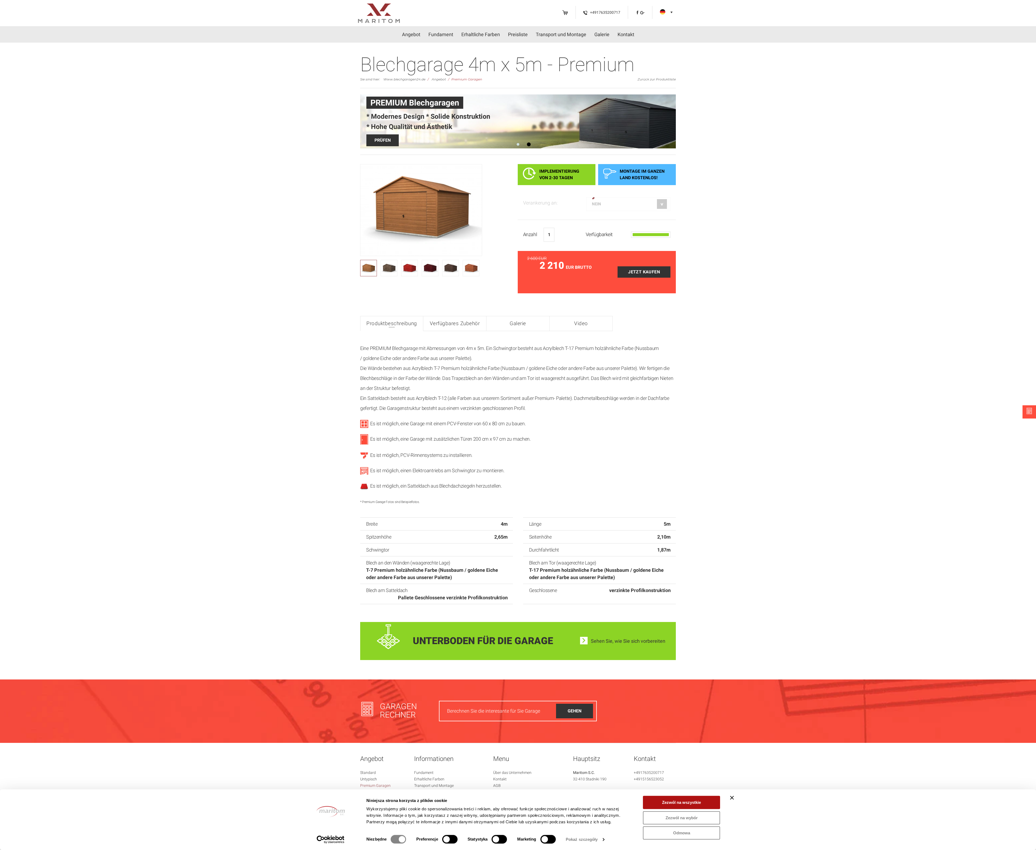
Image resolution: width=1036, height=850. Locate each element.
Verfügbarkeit (599, 234)
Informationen (434, 759)
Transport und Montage (561, 34)
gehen (574, 710)
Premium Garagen (466, 79)
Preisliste (518, 34)
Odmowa (681, 833)
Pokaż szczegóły (582, 839)
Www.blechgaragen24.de (404, 79)
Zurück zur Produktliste (657, 79)
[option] (518, 121)
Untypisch (368, 779)
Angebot (411, 34)
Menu (501, 759)
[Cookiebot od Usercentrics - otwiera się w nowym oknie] (330, 839)
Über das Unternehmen (512, 772)
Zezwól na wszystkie (681, 802)
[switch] (450, 839)
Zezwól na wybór (682, 817)
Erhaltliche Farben (480, 34)
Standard (368, 772)
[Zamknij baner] (732, 798)
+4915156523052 (649, 779)
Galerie (601, 34)
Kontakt (626, 34)
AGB (497, 785)
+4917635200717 (649, 772)
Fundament (440, 34)
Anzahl (530, 234)
